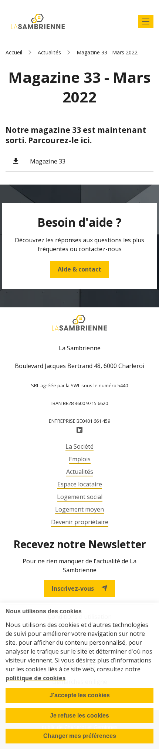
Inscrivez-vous (73, 588)
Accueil (14, 52)
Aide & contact (79, 269)
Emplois (80, 459)
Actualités (49, 52)
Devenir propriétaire (79, 522)
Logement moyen (79, 509)
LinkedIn (79, 430)
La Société (79, 446)
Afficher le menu (145, 21)
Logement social (79, 497)
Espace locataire (79, 484)
